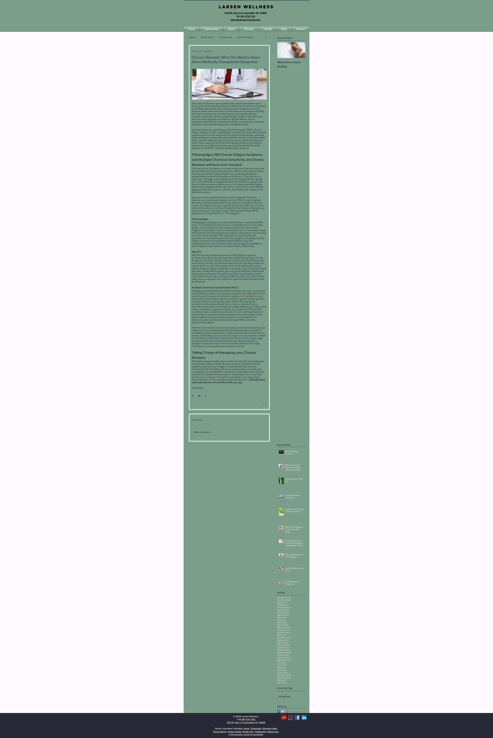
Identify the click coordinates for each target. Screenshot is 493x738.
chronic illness (197, 387)
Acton (247, 728)
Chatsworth (260, 731)
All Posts (192, 37)
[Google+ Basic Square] (286, 711)
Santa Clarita (234, 731)
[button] (300, 29)
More (239, 37)
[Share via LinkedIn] (199, 396)
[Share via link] (205, 396)
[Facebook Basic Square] (278, 711)
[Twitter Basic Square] (282, 711)
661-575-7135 (248, 16)
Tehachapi (256, 728)
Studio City (248, 731)
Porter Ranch (220, 731)
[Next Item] (301, 50)
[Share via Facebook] (193, 396)
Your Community (225, 37)
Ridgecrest (272, 731)
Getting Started (207, 37)
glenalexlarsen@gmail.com (245, 19)
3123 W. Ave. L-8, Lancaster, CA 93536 (246, 13)
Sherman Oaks (269, 728)
